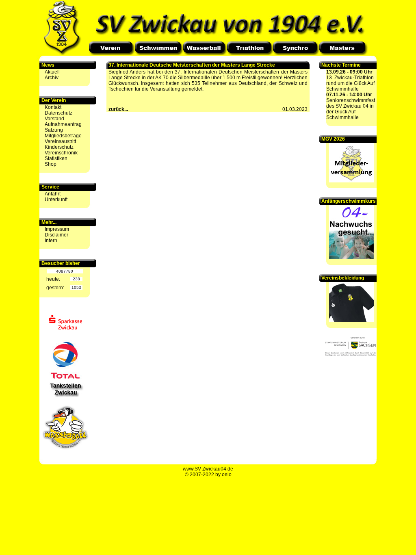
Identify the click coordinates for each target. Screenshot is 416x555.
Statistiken (56, 158)
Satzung (54, 130)
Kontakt (53, 107)
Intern (51, 240)
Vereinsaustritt (60, 141)
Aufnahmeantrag (63, 124)
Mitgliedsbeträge (63, 136)
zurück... (118, 109)
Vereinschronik (61, 153)
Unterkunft (56, 199)
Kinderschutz (59, 147)
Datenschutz (58, 113)
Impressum (57, 229)
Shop (50, 164)
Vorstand (54, 118)
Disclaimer (56, 235)
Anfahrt (53, 194)
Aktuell (52, 72)
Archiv (51, 77)
